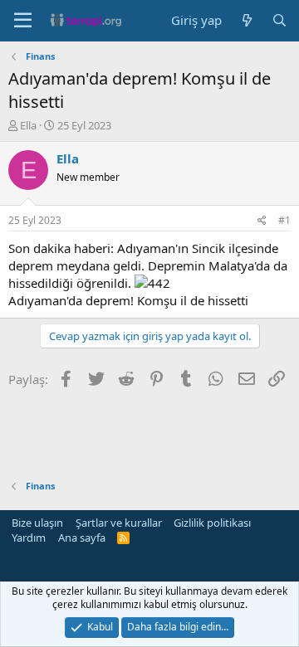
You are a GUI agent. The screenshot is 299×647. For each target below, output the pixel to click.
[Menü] (22, 20)
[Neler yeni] (246, 20)
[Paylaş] (262, 221)
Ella (28, 125)
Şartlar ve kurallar (119, 522)
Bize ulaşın (37, 522)
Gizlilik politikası (212, 522)
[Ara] (279, 20)
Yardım (29, 537)
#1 (284, 220)
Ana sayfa (81, 537)
